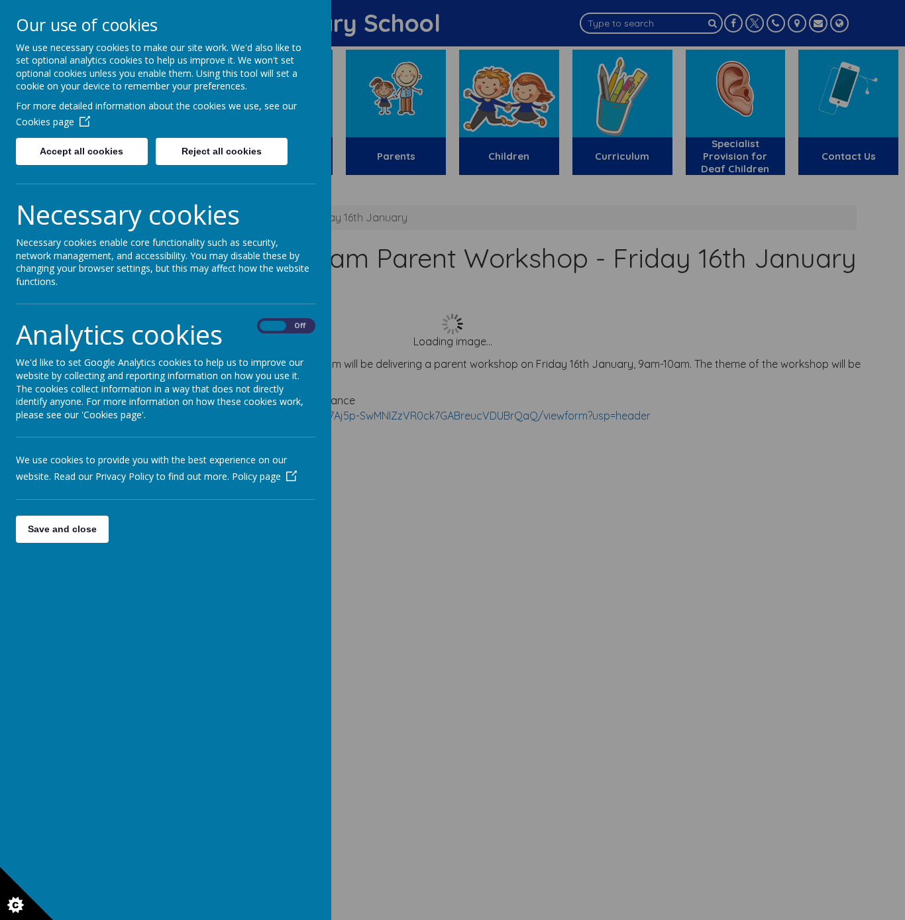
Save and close (62, 529)
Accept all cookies (81, 151)
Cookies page (45, 121)
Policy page (256, 476)
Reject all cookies (222, 151)
